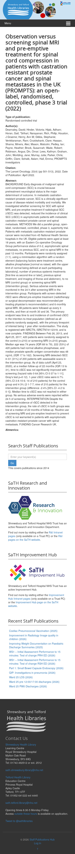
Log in (37, 843)
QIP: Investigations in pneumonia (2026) (32, 672)
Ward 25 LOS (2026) (21, 677)
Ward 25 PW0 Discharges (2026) (28, 686)
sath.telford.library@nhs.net (21, 803)
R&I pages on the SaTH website (35, 537)
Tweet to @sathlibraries (19, 821)
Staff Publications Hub (42, 839)
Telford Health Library (17, 777)
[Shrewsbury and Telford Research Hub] (37, 9)
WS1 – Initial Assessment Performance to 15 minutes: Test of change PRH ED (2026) (34, 653)
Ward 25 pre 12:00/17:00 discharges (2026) (34, 682)
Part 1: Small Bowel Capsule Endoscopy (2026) (36, 668)
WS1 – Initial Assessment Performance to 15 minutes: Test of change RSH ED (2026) (34, 661)
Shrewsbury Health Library (20, 744)
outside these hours (25, 813)
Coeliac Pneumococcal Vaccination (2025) (33, 631)
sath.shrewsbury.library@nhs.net (24, 770)
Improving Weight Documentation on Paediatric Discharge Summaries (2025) (36, 645)
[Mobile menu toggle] (68, 23)
